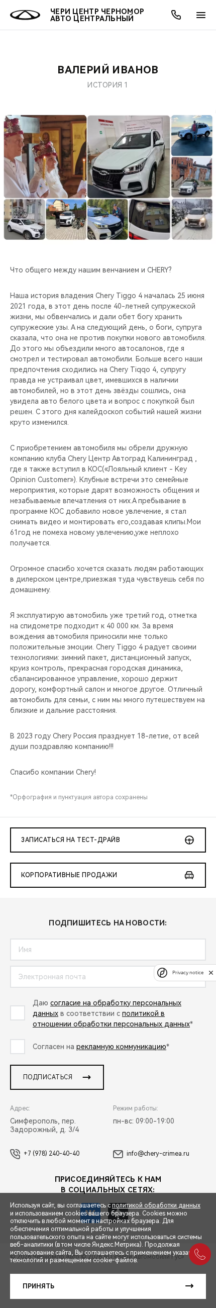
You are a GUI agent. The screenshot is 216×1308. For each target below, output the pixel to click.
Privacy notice (187, 972)
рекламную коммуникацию (121, 1047)
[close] (211, 972)
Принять (38, 1286)
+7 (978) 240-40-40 (51, 1153)
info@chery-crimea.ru (158, 1153)
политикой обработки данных (156, 1205)
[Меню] (201, 15)
